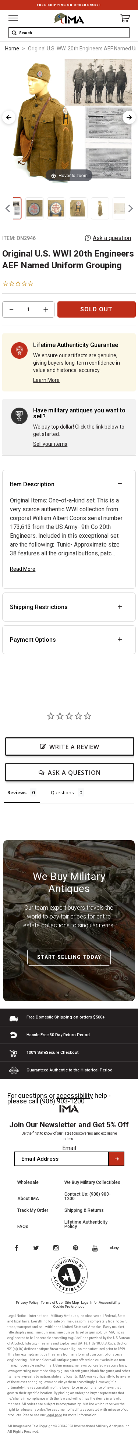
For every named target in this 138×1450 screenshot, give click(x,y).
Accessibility (109, 1302)
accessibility (74, 1095)
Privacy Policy (27, 1302)
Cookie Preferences (69, 1306)
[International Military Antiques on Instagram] (56, 1248)
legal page (54, 1415)
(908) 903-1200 (62, 1101)
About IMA (28, 1198)
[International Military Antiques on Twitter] (36, 1248)
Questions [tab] (62, 792)
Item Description (32, 484)
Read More (22, 569)
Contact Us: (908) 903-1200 (87, 1196)
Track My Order (32, 1210)
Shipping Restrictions (39, 607)
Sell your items (50, 444)
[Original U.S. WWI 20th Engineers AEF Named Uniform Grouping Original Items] (34, 208)
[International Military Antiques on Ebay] (117, 1248)
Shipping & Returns (84, 1210)
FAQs (22, 1226)
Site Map (72, 1302)
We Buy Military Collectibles (92, 1182)
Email (69, 1148)
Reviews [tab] (16, 792)
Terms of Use (52, 1302)
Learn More (46, 380)
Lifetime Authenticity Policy (85, 1224)
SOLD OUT (96, 309)
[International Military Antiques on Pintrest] (77, 1248)
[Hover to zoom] (69, 121)
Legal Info (88, 1302)
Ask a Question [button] (74, 773)
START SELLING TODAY (69, 957)
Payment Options (33, 639)
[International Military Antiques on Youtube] (97, 1248)
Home (12, 48)
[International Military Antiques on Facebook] (16, 1248)
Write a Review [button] (74, 747)
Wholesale (28, 1182)
